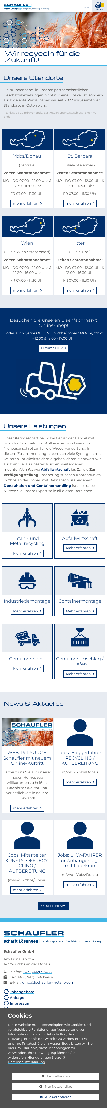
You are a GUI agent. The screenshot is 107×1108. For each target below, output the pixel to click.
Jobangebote (22, 992)
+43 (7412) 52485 (37, 972)
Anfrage (17, 997)
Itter (80, 243)
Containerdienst (27, 659)
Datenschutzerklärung (26, 1062)
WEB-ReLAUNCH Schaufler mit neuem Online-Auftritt (27, 758)
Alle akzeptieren (42, 1097)
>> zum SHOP (52, 348)
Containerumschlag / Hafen (80, 661)
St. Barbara (80, 156)
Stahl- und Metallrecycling (27, 540)
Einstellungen (41, 1077)
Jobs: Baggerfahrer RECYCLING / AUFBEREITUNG (80, 758)
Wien (27, 243)
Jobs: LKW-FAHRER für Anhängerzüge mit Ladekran (80, 860)
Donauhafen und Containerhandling (37, 485)
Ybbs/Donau (27, 156)
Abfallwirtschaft (55, 469)
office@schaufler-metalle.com (48, 982)
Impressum (20, 1003)
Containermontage (79, 601)
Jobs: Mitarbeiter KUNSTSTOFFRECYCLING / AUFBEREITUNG (27, 863)
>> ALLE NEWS (53, 906)
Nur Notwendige (42, 1087)
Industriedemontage (27, 601)
